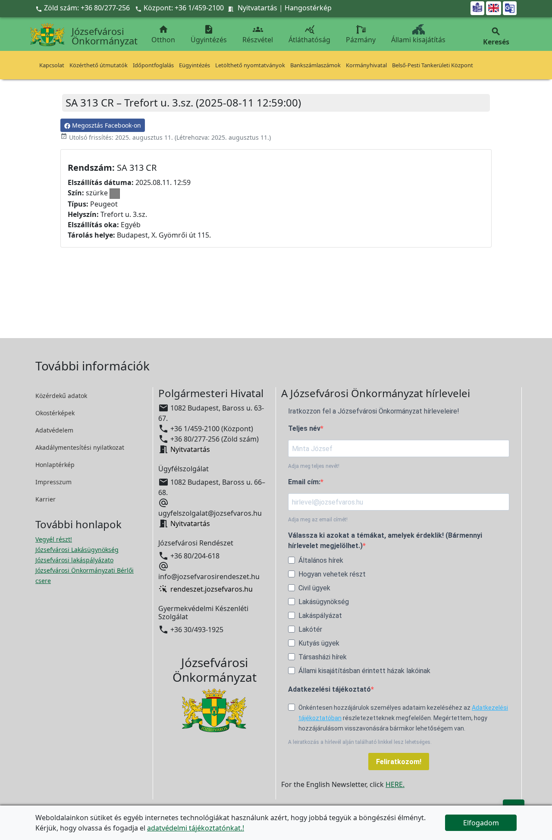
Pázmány (361, 39)
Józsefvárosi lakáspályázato (74, 560)
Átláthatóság (309, 34)
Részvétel (257, 34)
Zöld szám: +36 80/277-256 (83, 8)
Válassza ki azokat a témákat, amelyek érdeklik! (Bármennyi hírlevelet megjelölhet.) (385, 540)
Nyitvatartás (257, 8)
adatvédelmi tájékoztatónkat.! (195, 828)
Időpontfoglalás (153, 65)
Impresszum (53, 482)
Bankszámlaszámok (315, 65)
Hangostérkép (308, 8)
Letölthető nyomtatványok (250, 65)
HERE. (395, 784)
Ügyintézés (209, 34)
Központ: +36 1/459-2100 (184, 8)
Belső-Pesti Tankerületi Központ (432, 65)
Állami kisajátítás (418, 39)
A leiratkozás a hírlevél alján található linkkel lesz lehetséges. (360, 742)
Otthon (163, 34)
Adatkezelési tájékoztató (329, 689)
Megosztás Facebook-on (105, 125)
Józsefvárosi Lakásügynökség (77, 549)
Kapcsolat (51, 65)
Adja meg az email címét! (318, 520)
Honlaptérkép (55, 465)
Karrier (45, 499)
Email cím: (304, 482)
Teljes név (304, 428)
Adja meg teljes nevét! (313, 466)
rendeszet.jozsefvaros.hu (211, 589)
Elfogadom (481, 822)
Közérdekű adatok (61, 396)
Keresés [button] (496, 36)
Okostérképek (55, 413)
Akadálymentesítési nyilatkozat (79, 447)
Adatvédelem (54, 430)
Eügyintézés (194, 65)
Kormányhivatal (366, 65)
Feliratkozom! (398, 762)
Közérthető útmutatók (98, 65)
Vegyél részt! (53, 539)
